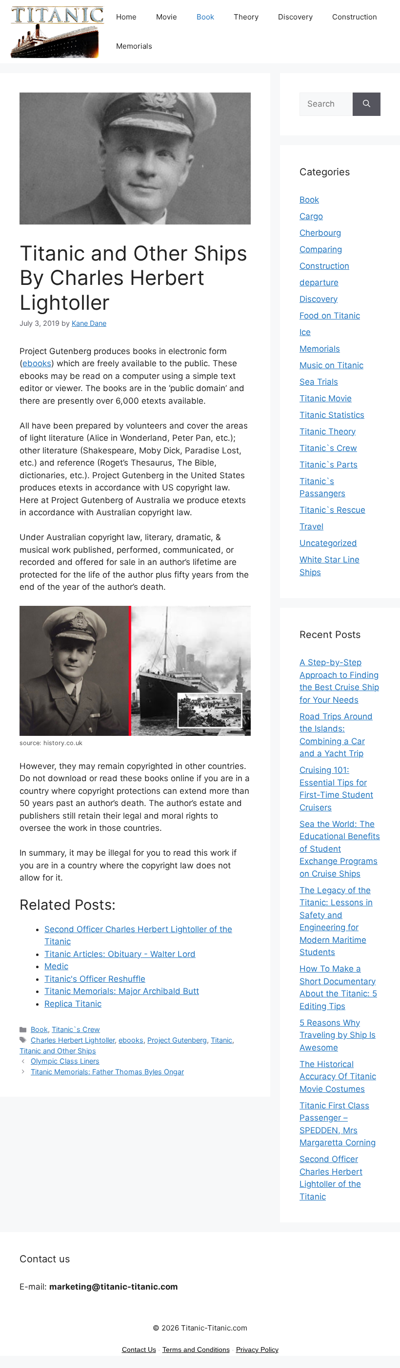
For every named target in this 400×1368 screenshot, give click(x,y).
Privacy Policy (257, 1349)
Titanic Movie (326, 398)
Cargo (311, 216)
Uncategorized (328, 543)
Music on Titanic (331, 365)
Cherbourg (320, 233)
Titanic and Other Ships (58, 1051)
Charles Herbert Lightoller (73, 1040)
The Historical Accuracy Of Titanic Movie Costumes (338, 1076)
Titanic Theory (328, 431)
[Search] (366, 104)
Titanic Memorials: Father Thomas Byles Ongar (107, 1072)
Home (126, 16)
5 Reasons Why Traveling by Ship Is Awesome (338, 1035)
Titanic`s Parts (329, 464)
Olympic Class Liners (65, 1061)
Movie (166, 16)
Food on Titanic (330, 315)
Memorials (134, 46)
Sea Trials (319, 382)
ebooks (36, 363)
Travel (311, 526)
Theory (246, 16)
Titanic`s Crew (76, 1029)
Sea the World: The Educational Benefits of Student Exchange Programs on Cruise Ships (340, 849)
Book (205, 16)
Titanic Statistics (332, 415)
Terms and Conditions (196, 1349)
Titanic (221, 1040)
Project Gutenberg (177, 1040)
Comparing (321, 249)
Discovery (295, 16)
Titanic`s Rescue (332, 510)
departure (319, 282)
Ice (305, 332)
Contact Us (139, 1349)
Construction (354, 16)
